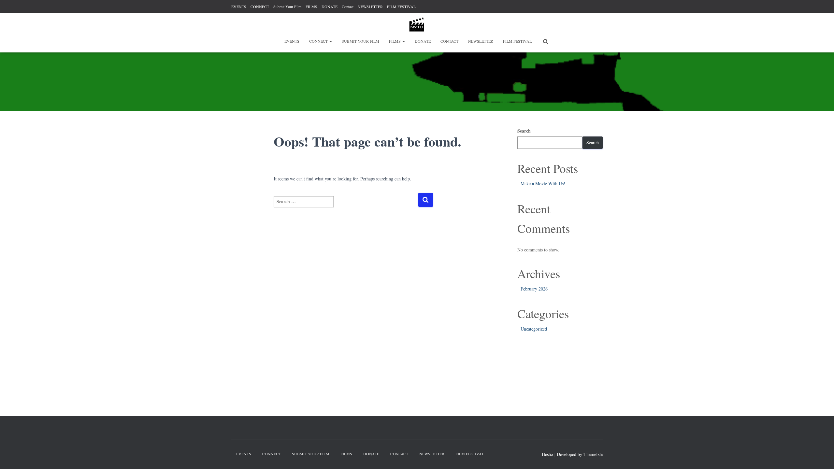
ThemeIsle (593, 454)
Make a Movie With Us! (543, 183)
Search (524, 130)
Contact (347, 6)
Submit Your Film (287, 6)
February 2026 (534, 289)
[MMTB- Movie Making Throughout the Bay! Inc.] (417, 24)
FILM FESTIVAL (401, 6)
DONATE (330, 6)
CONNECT (260, 6)
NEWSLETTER (370, 6)
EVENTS (238, 6)
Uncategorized (534, 329)
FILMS (311, 6)
